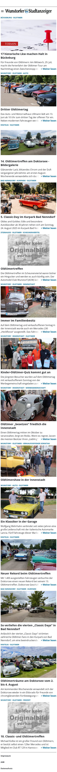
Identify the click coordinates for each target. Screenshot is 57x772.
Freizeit (27, 700)
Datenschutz (6, 768)
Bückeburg (6, 17)
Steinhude (6, 232)
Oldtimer (17, 17)
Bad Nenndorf (8, 180)
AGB (2, 762)
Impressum (6, 756)
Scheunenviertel (31, 232)
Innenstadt (29, 284)
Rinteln (5, 125)
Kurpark (21, 180)
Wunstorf (6, 73)
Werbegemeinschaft (36, 388)
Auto (25, 73)
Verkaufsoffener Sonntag (36, 443)
